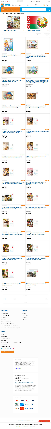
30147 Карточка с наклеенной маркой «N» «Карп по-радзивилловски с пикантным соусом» (13, 183)
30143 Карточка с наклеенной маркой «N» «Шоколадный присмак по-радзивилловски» (12, 233)
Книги (6, 13)
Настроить (33, 426)
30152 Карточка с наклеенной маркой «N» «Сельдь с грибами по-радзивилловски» (36, 106)
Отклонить (26, 426)
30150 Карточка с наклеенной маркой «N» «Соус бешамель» (37, 132)
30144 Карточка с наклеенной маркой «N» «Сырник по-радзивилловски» (36, 208)
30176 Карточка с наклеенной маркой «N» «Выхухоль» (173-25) (36, 284)
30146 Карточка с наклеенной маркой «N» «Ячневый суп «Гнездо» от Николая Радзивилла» (36, 183)
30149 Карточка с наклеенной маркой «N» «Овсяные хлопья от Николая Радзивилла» (12, 157)
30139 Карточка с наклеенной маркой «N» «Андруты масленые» (12, 284)
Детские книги (10, 13)
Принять (18, 426)
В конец (25, 302)
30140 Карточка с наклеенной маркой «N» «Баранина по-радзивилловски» (36, 259)
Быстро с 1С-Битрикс (43, 421)
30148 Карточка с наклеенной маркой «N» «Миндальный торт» (36, 157)
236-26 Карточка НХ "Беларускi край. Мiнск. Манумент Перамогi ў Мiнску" (12, 81)
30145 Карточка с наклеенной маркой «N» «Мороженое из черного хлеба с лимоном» (12, 208)
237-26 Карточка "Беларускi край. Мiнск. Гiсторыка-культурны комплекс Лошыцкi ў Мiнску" (36, 56)
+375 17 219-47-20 (36, 1)
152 (46, 298)
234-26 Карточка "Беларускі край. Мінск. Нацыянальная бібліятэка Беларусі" (11, 106)
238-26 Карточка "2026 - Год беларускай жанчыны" (11, 55)
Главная (2, 13)
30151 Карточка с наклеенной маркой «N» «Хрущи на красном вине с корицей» (12, 132)
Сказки (15, 13)
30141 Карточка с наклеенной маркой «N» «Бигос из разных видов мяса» (12, 259)
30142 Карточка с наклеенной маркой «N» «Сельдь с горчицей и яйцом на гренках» (36, 233)
